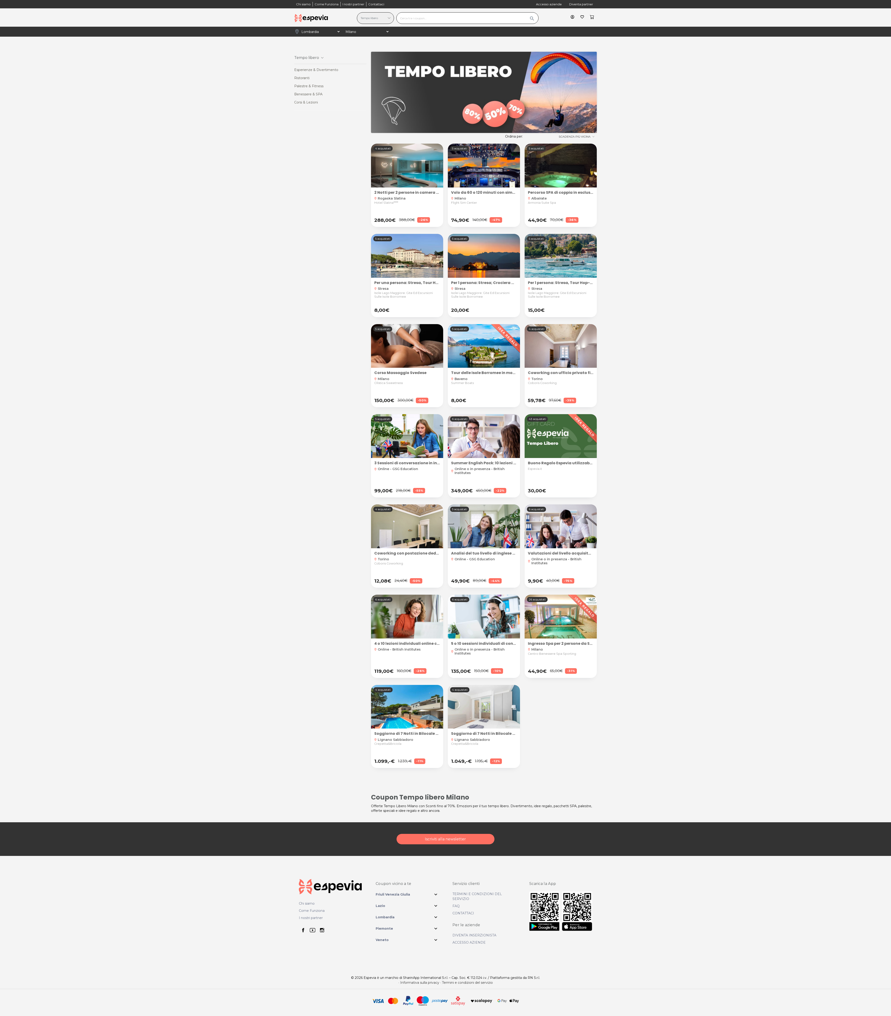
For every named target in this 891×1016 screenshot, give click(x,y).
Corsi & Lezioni (306, 102)
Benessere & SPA (308, 94)
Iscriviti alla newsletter (445, 839)
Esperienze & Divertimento (316, 70)
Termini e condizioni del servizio (467, 983)
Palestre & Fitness (308, 86)
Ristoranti (302, 78)
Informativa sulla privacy (419, 983)
